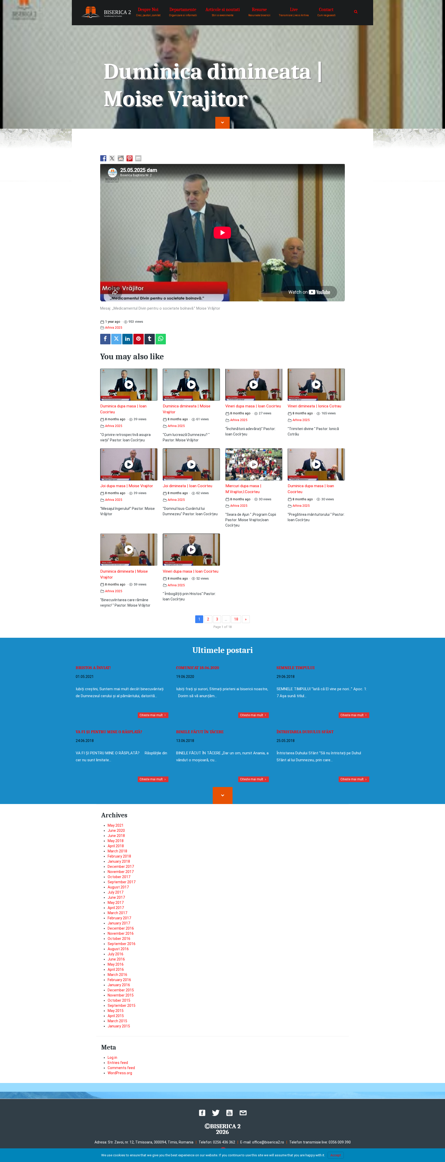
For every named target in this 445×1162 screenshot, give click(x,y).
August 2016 (118, 949)
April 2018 (116, 846)
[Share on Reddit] (121, 158)
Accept (335, 1155)
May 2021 (116, 825)
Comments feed (121, 1068)
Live (294, 12)
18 (236, 619)
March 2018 (117, 851)
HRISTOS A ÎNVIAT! (93, 668)
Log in (112, 1057)
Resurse (259, 12)
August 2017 (118, 887)
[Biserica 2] (106, 12)
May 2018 (116, 841)
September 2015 (121, 1005)
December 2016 (121, 928)
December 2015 (121, 990)
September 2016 (121, 944)
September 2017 (121, 882)
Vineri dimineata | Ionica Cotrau (314, 406)
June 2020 (116, 830)
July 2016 (115, 954)
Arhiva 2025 (113, 327)
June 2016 (116, 959)
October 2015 (119, 1000)
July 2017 (115, 892)
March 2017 (117, 913)
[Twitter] (116, 339)
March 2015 (117, 1021)
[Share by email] (138, 158)
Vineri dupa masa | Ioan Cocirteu (253, 406)
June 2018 (116, 836)
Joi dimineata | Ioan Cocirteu (187, 486)
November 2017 (121, 872)
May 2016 (116, 964)
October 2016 (119, 939)
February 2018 (119, 856)
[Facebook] (105, 339)
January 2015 (119, 1026)
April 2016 (116, 969)
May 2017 (116, 903)
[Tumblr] (149, 339)
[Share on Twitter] (112, 158)
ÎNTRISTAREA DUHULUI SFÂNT (305, 732)
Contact (326, 12)
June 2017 (116, 897)
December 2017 (121, 866)
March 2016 (117, 975)
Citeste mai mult (152, 715)
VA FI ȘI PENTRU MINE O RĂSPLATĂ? (109, 732)
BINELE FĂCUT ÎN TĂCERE (200, 732)
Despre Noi (148, 12)
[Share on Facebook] (103, 158)
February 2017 (119, 918)
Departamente (183, 12)
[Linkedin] (127, 339)
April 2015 (116, 1016)
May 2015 (116, 1011)
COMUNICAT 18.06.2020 (197, 668)
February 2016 (119, 980)
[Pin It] (138, 339)
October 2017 (119, 877)
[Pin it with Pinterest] (129, 158)
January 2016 (119, 985)
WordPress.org (120, 1073)
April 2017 (116, 908)
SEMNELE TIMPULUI (296, 668)
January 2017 (119, 923)
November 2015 (121, 995)
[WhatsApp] (161, 339)
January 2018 (119, 861)
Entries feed (118, 1063)
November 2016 (121, 933)
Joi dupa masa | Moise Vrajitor (126, 486)
